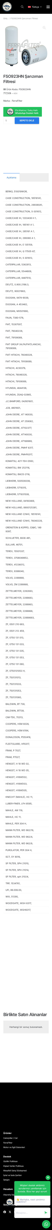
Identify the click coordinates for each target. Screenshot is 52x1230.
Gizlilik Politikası (10, 1161)
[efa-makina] (7, 7)
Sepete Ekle (27, 120)
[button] (22, 7)
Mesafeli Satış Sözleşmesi (15, 1170)
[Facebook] (4, 1212)
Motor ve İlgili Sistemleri (14, 1147)
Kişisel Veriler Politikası (13, 1166)
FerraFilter (7, 1143)
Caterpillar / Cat (10, 1138)
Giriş (5, 18)
